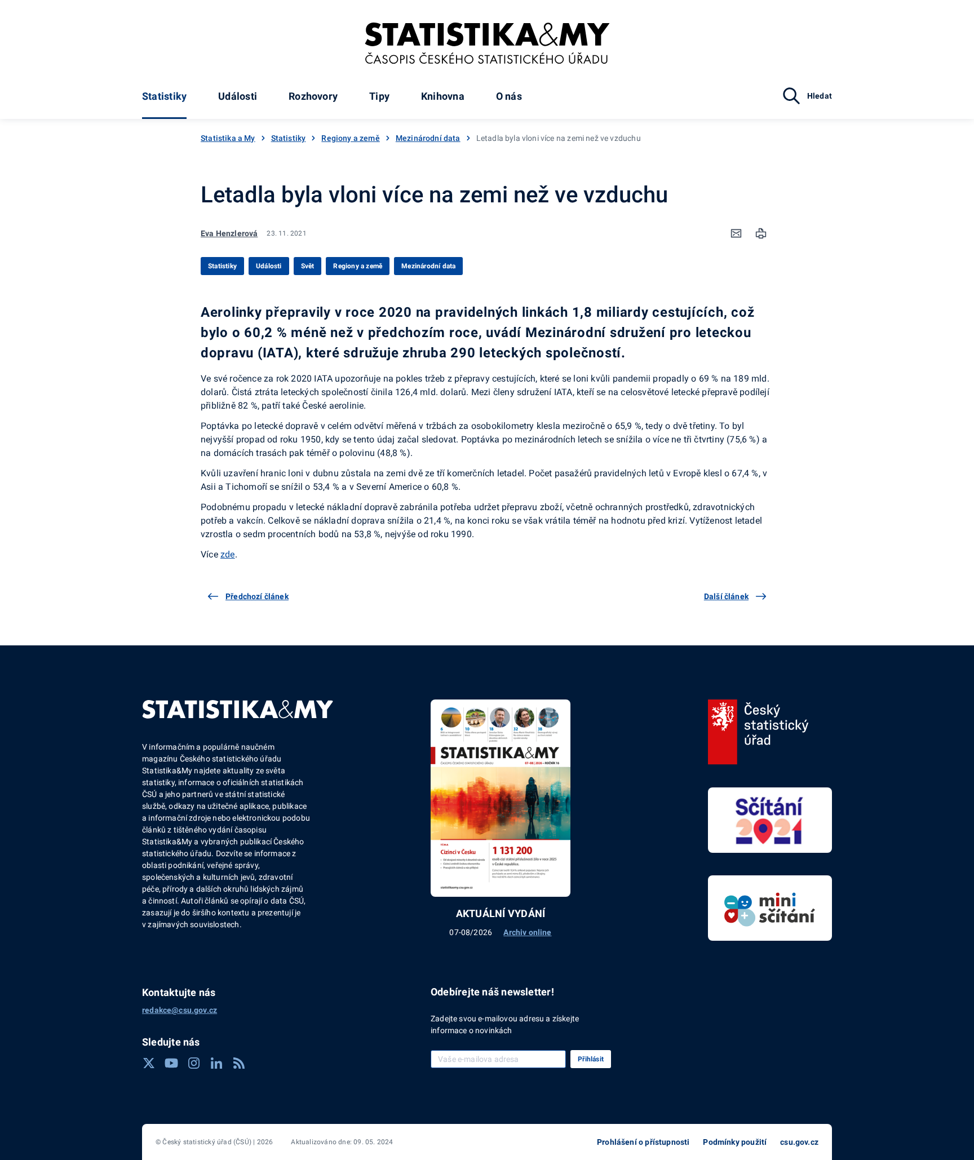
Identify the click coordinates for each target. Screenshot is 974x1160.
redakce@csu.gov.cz (179, 1010)
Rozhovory (313, 96)
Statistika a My (228, 138)
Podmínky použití (735, 1141)
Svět (308, 266)
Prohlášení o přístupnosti (643, 1141)
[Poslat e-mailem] (736, 233)
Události (237, 96)
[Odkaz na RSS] (239, 1063)
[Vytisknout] (761, 233)
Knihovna (442, 96)
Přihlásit (591, 1059)
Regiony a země (350, 138)
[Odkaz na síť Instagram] (194, 1063)
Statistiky (164, 96)
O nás (509, 96)
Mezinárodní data (428, 138)
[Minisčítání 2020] (770, 908)
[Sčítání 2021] (770, 820)
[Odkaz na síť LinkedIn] (216, 1063)
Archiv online (527, 932)
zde (227, 554)
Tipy (379, 96)
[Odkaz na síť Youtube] (171, 1063)
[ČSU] (758, 732)
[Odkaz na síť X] (149, 1063)
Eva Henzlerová (229, 233)
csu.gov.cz (799, 1141)
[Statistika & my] (487, 43)
